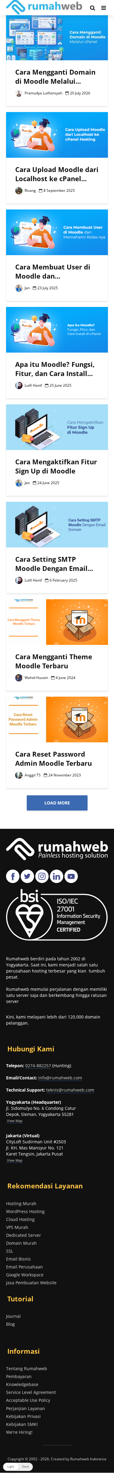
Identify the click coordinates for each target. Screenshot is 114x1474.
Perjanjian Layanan (25, 1408)
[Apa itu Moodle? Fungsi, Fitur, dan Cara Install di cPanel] (57, 329)
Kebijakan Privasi (23, 1416)
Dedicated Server (23, 1235)
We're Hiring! (19, 1432)
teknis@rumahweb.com (70, 1090)
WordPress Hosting (25, 1211)
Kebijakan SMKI (22, 1424)
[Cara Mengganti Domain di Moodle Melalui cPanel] (57, 36)
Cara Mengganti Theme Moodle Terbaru (53, 661)
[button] (18, 1467)
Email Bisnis (18, 1259)
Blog (10, 1324)
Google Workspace (24, 1275)
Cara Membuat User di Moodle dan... (52, 271)
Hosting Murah (21, 1203)
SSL (9, 1251)
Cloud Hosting (20, 1219)
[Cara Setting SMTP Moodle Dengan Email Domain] (57, 524)
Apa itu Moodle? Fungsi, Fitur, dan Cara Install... (55, 369)
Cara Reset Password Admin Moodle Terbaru (53, 758)
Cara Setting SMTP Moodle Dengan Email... (54, 563)
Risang (30, 190)
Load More (57, 803)
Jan (27, 287)
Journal (13, 1316)
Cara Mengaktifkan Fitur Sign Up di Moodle (56, 466)
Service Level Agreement (31, 1392)
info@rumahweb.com (60, 1078)
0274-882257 (38, 1065)
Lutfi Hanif (33, 385)
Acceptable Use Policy (28, 1400)
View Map (14, 1160)
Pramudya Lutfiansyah (43, 93)
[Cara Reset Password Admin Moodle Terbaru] (57, 719)
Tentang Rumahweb (26, 1368)
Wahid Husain (36, 677)
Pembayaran (19, 1376)
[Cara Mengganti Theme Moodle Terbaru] (57, 621)
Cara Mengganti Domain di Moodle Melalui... (55, 76)
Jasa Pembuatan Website (31, 1283)
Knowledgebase (22, 1384)
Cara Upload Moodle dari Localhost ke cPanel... (56, 174)
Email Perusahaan (24, 1267)
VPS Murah (17, 1227)
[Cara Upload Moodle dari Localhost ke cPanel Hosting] (57, 134)
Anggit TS (32, 775)
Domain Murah (21, 1243)
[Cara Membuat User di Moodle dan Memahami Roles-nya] (57, 231)
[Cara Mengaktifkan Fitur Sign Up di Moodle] (57, 426)
